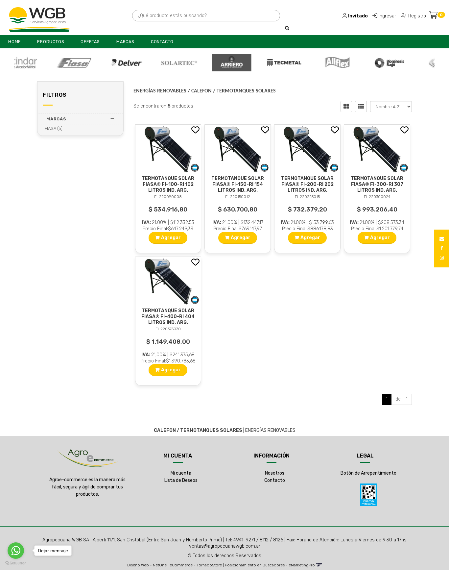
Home (14, 41)
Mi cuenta (181, 473)
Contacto (162, 41)
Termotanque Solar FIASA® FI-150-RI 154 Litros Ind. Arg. (237, 184)
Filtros (55, 95)
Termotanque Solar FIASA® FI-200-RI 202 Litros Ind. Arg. (307, 184)
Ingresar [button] (387, 16)
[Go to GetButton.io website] (15, 563)
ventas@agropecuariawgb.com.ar (224, 546)
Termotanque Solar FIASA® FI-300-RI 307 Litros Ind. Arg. (377, 184)
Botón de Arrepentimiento (368, 473)
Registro (416, 16)
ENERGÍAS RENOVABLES (159, 91)
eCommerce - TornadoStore (196, 565)
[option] (51, 62)
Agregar (171, 237)
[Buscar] (287, 28)
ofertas (90, 41)
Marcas (125, 41)
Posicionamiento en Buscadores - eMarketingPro (270, 565)
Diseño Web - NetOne (147, 565)
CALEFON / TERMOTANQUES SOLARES (233, 91)
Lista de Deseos (181, 480)
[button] (441, 239)
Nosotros (274, 473)
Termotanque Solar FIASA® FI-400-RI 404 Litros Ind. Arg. (168, 316)
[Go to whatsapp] (16, 550)
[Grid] (346, 106)
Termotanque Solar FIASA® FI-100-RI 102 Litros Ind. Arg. (168, 184)
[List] (361, 106)
